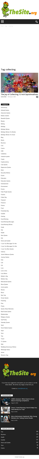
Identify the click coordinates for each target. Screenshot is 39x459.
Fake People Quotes (6, 192)
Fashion (3, 194)
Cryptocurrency (5, 162)
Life (2, 265)
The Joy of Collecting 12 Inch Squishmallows (19, 94)
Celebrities (3, 153)
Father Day (4, 197)
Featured (3, 200)
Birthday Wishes (5, 129)
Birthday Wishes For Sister (8, 134)
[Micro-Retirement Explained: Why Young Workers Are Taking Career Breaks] (5, 418)
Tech (2, 333)
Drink (2, 170)
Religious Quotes (5, 317)
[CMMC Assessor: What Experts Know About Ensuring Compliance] (5, 401)
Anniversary (4, 107)
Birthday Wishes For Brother (8, 132)
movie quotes (4, 287)
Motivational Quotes (6, 281)
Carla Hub (3, 96)
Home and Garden (5, 241)
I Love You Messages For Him (9, 246)
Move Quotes (4, 284)
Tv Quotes (3, 341)
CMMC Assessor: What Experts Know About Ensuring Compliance (22, 400)
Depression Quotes (6, 167)
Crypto (2, 159)
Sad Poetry (4, 319)
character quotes (5, 156)
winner (2, 352)
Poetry (2, 306)
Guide (2, 227)
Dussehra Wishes (5, 172)
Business (3, 143)
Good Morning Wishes (7, 224)
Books (2, 140)
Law (2, 262)
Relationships (4, 314)
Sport (2, 325)
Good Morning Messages (7, 221)
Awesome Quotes (5, 113)
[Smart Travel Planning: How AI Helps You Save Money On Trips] (5, 410)
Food (2, 208)
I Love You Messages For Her (9, 243)
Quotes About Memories (7, 309)
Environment (4, 186)
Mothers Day (4, 279)
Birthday (3, 126)
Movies (3, 289)
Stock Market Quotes (6, 328)
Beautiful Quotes (5, 118)
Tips (2, 336)
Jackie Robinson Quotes (7, 254)
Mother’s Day (4, 276)
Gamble (3, 213)
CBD (2, 151)
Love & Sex (4, 270)
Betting (3, 124)
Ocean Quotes (5, 298)
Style (2, 330)
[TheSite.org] (19, 9)
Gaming (3, 216)
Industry (3, 251)
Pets (2, 303)
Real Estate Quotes (6, 311)
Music (2, 292)
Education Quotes (5, 181)
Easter (2, 175)
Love (2, 268)
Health (2, 232)
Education (3, 178)
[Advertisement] (19, 47)
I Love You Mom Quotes (7, 249)
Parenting (3, 300)
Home (2, 26)
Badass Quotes (5, 115)
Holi (2, 238)
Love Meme (4, 273)
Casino (3, 148)
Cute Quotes (4, 164)
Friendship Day (5, 211)
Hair (2, 230)
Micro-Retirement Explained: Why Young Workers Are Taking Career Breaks (24, 417)
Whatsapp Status (5, 349)
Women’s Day (4, 355)
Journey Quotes (5, 257)
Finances (3, 202)
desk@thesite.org (22, 388)
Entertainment (4, 183)
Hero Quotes (4, 235)
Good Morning (4, 219)
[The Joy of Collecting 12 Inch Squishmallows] (19, 83)
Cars (2, 145)
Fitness (3, 205)
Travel (2, 338)
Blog (2, 137)
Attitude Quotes (5, 110)
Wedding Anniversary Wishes (8, 347)
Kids (2, 260)
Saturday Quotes (5, 322)
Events (3, 189)
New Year (3, 295)
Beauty (3, 121)
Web (2, 344)
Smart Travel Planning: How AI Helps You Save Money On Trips (24, 408)
